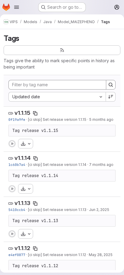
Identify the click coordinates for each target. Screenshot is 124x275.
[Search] (111, 85)
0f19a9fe (16, 119)
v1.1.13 (22, 203)
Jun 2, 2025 (99, 209)
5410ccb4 (16, 209)
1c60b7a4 (16, 164)
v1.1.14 (22, 157)
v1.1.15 (22, 112)
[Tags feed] (62, 50)
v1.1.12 (22, 248)
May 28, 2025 (101, 254)
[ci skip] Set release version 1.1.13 (57, 209)
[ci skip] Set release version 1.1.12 (57, 254)
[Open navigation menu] (16, 7)
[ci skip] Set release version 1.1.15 (57, 119)
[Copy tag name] (35, 113)
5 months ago (101, 119)
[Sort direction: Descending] (111, 97)
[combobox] (57, 97)
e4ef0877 (16, 254)
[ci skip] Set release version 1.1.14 (57, 164)
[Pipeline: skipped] (12, 143)
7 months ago (101, 164)
